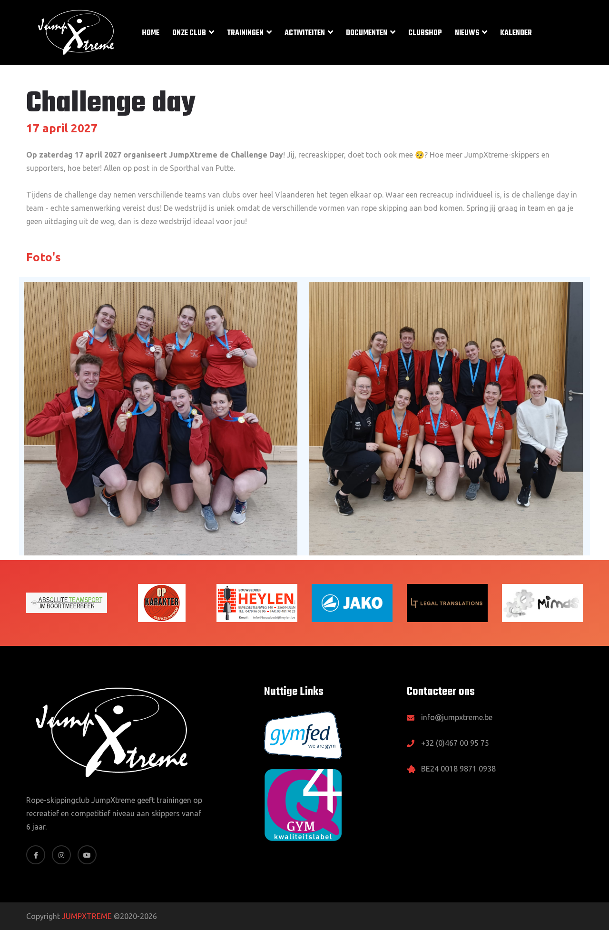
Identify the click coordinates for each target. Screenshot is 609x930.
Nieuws (467, 33)
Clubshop (425, 33)
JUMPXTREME (87, 916)
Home (150, 33)
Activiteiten (305, 33)
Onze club (189, 33)
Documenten (366, 33)
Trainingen (245, 33)
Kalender (516, 33)
